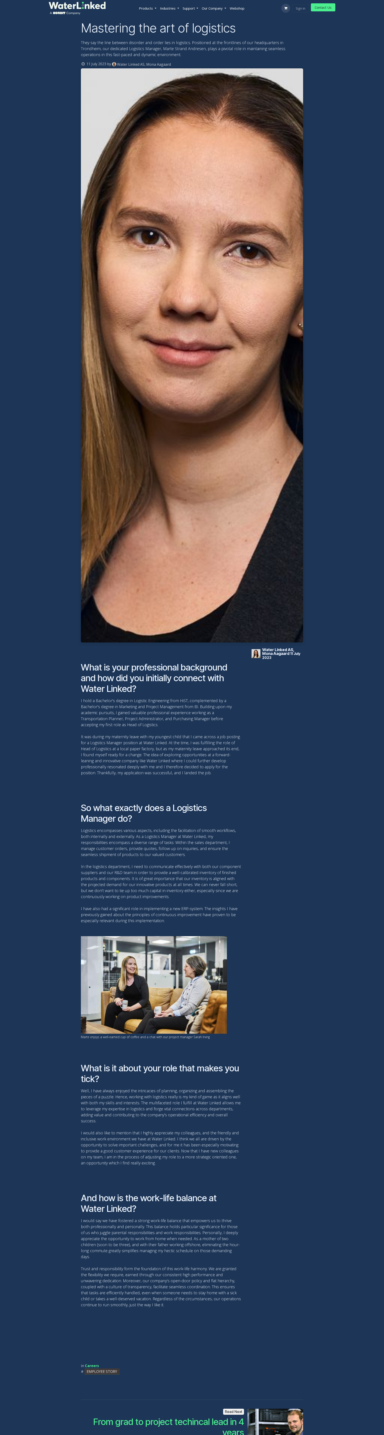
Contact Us (323, 7)
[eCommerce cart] (285, 8)
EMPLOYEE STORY (102, 1371)
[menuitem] (147, 8)
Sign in (300, 8)
